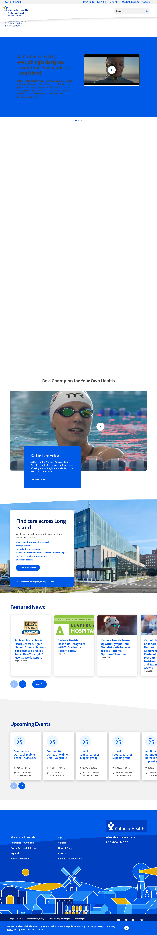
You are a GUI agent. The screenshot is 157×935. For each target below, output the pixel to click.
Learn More (36, 479)
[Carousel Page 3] (81, 120)
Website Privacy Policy (35, 919)
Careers (146, 2)
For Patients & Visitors (22, 842)
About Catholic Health (22, 837)
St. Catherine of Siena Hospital (30, 549)
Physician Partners (20, 858)
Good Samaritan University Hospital (32, 542)
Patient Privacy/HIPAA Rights (58, 919)
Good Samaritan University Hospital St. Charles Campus (41, 553)
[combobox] (132, 11)
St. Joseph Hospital (24, 560)
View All (39, 684)
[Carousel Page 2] (78, 120)
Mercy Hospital (23, 546)
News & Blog (65, 848)
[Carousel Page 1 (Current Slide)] (76, 120)
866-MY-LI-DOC (117, 842)
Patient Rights (79, 919)
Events (62, 853)
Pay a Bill (101, 2)
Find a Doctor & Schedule (24, 848)
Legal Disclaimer (16, 919)
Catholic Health (13, 2)
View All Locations (28, 568)
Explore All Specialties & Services (50, 363)
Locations (88, 2)
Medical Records (130, 2)
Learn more (22, 101)
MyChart (114, 2)
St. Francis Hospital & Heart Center (32, 556)
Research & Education (70, 858)
